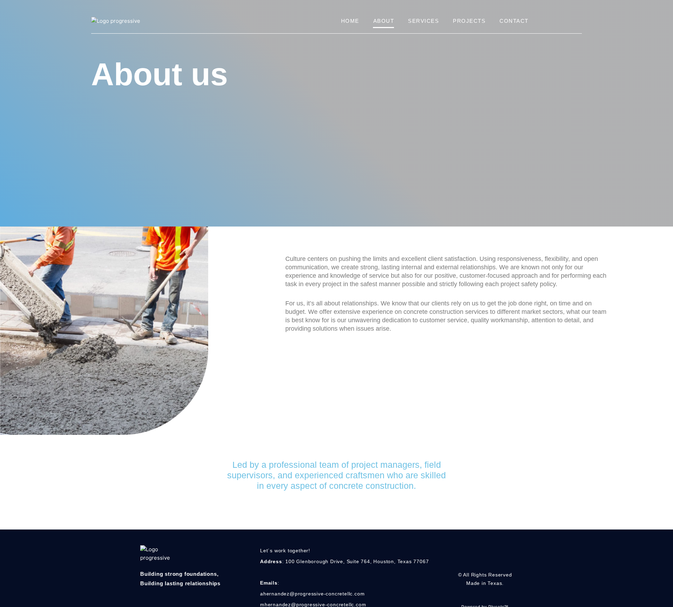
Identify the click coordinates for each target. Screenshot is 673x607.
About (383, 21)
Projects (469, 21)
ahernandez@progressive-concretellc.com (312, 593)
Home (350, 21)
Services (423, 21)
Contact (514, 21)
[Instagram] (478, 559)
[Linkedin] (492, 559)
